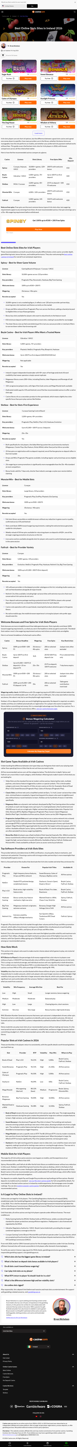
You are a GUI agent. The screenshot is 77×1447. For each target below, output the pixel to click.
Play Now (38, 229)
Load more (38, 133)
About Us (6, 1354)
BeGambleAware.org (9, 1435)
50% (41, 735)
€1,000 (24, 746)
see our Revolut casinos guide (40, 1181)
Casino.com (5, 16)
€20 (13, 735)
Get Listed (6, 1358)
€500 (32, 735)
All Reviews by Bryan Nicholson (16, 1317)
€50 (17, 735)
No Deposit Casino (9, 1380)
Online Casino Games (10, 1367)
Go (32, 6)
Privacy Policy (7, 1361)
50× (65, 746)
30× (46, 746)
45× (60, 746)
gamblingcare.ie (34, 1292)
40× (55, 746)
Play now (28, 78)
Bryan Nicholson (15, 46)
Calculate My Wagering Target (38, 751)
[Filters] (3, 55)
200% (56, 735)
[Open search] (75, 12)
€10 (8, 735)
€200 (27, 735)
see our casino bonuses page (46, 709)
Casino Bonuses (8, 1373)
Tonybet (5, 1389)
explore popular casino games (28, 1186)
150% (51, 735)
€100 (22, 735)
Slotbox (5, 1393)
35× (51, 746)
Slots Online (7, 1370)
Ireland (14, 16)
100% (46, 735)
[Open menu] (2, 12)
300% (62, 735)
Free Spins (6, 1377)
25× (41, 746)
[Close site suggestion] (75, 2)
